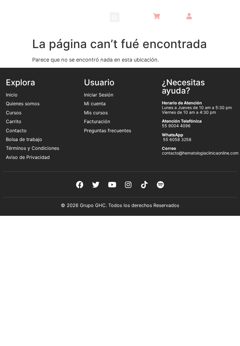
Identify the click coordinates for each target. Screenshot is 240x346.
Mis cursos (96, 113)
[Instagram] (128, 184)
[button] (114, 17)
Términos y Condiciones (32, 148)
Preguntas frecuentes (108, 130)
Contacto (16, 130)
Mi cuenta (95, 103)
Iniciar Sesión (98, 95)
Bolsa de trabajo (24, 139)
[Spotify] (160, 184)
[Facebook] (80, 184)
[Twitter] (96, 184)
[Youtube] (112, 184)
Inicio (12, 95)
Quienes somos (23, 103)
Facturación (97, 121)
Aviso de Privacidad (28, 157)
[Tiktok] (144, 184)
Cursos (13, 113)
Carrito (13, 121)
